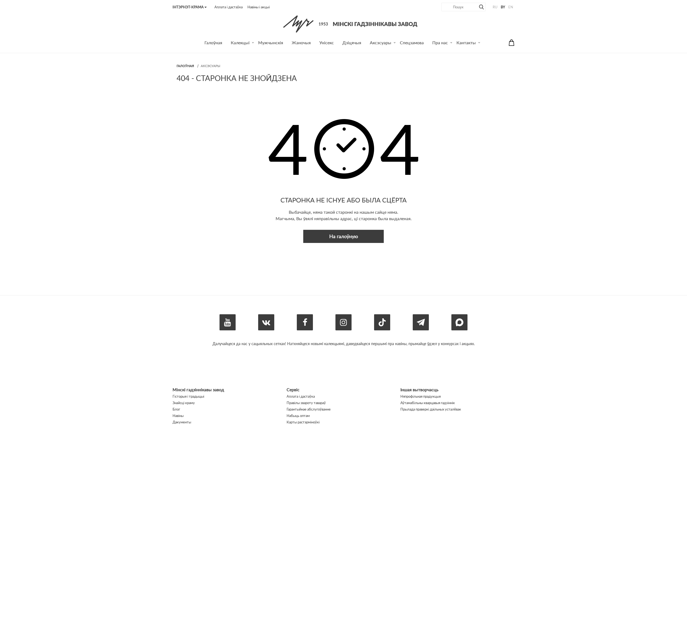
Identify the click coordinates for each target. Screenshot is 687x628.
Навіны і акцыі (258, 7)
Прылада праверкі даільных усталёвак (430, 409)
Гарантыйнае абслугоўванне (309, 409)
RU (495, 7)
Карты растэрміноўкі (303, 422)
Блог (176, 409)
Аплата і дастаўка (228, 7)
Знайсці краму (184, 403)
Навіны (178, 415)
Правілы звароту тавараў (306, 403)
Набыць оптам (298, 415)
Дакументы (182, 422)
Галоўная (185, 66)
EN (510, 7)
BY (503, 7)
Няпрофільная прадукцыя (420, 396)
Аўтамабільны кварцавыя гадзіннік (427, 403)
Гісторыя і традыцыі (188, 396)
